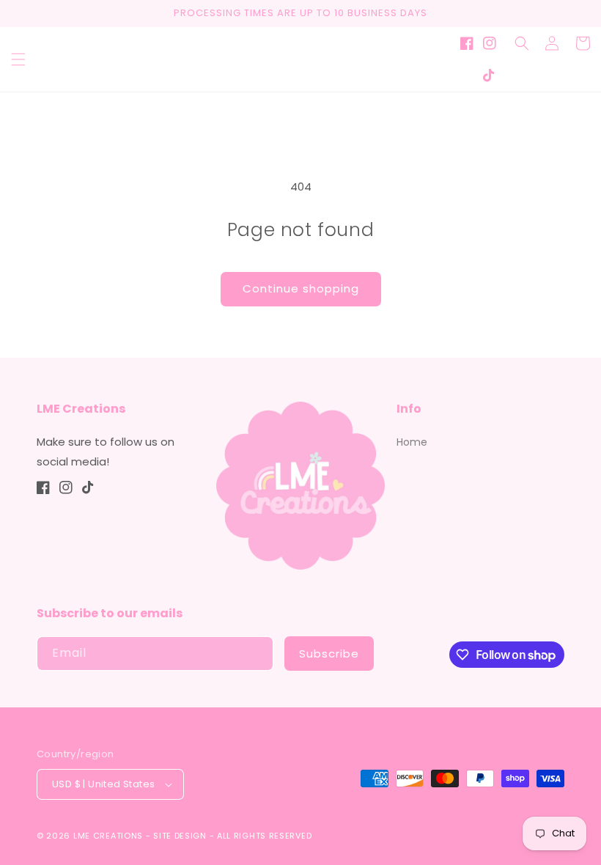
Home (412, 442)
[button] (18, 59)
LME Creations (108, 836)
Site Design (180, 836)
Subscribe (329, 653)
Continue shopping (301, 288)
